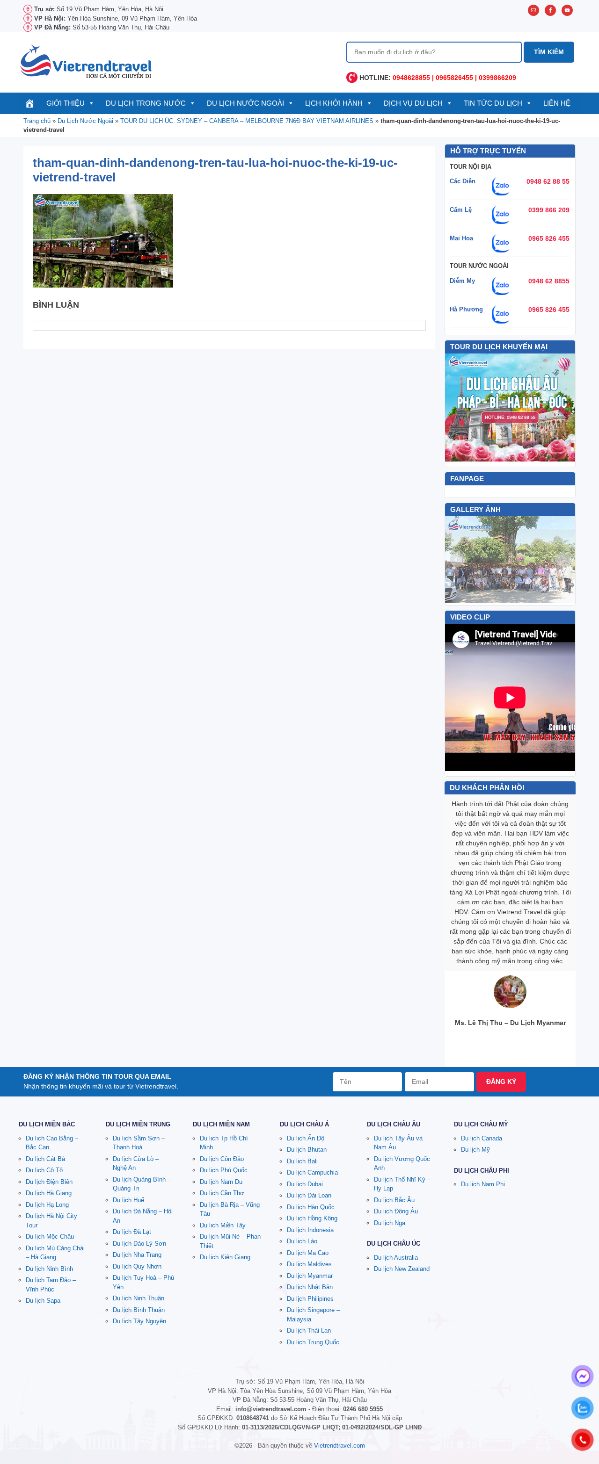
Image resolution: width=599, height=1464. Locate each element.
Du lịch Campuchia (312, 1172)
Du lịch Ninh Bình (49, 1268)
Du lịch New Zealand (402, 1268)
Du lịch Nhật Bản (310, 1287)
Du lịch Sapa (43, 1300)
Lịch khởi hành (334, 103)
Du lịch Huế (128, 1200)
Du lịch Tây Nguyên (139, 1321)
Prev (457, 559)
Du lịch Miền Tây (223, 1225)
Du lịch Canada (481, 1138)
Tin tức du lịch (493, 103)
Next (562, 559)
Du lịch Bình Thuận (139, 1309)
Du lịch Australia (396, 1257)
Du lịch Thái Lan (309, 1330)
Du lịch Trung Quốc (313, 1342)
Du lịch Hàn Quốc (311, 1207)
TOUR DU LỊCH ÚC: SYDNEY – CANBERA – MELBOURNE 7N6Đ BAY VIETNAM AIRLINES (246, 120)
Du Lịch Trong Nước (146, 103)
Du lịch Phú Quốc (224, 1170)
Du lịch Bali (302, 1161)
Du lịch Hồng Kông (312, 1218)
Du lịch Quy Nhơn (137, 1266)
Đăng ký (501, 1081)
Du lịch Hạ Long (47, 1204)
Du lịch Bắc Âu (394, 1200)
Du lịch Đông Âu (396, 1211)
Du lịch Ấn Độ (305, 1138)
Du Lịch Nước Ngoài (245, 103)
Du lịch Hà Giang (49, 1193)
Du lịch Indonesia (310, 1229)
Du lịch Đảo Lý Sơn (139, 1243)
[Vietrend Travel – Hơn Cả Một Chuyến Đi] (86, 61)
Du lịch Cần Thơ (222, 1193)
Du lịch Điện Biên (49, 1181)
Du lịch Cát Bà (45, 1158)
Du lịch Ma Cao (308, 1252)
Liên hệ (556, 103)
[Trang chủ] (30, 103)
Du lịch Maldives (309, 1264)
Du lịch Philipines (310, 1298)
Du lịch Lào (302, 1241)
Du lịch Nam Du (221, 1181)
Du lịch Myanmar (310, 1275)
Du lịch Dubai (305, 1184)
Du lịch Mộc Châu (50, 1236)
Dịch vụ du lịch (413, 103)
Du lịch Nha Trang (137, 1254)
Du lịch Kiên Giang (225, 1257)
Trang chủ (37, 120)
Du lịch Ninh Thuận (138, 1298)
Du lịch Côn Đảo (222, 1158)
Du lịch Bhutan (307, 1149)
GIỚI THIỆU (65, 103)
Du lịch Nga (389, 1222)
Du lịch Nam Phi (483, 1184)
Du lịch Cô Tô (44, 1170)
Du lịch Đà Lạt (132, 1231)
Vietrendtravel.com (339, 1445)
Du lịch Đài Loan (309, 1195)
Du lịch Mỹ (475, 1149)
